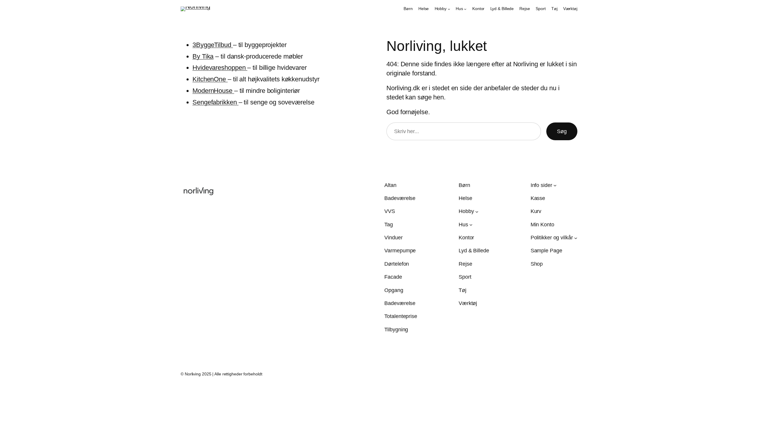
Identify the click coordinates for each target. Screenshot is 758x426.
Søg (562, 131)
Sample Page (546, 251)
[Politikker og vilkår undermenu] (575, 237)
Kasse (538, 198)
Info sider (541, 185)
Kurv (536, 211)
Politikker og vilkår (552, 238)
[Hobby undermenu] (449, 9)
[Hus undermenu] (465, 9)
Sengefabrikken (215, 102)
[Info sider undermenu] (555, 185)
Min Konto (542, 224)
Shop (537, 264)
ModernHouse (213, 90)
